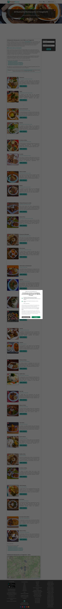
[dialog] (31, 304)
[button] (31, 303)
